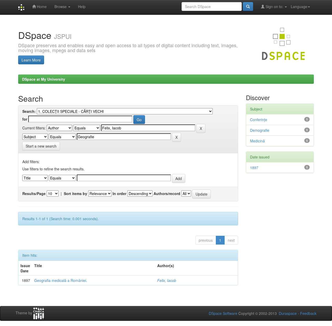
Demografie (259, 130)
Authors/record (167, 193)
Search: (29, 111)
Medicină (257, 140)
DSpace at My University (43, 79)
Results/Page (34, 193)
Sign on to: (274, 6)
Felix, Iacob (166, 280)
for (24, 119)
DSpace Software (223, 313)
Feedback (308, 313)
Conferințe (258, 119)
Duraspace (288, 313)
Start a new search (41, 146)
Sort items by (75, 193)
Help (82, 6)
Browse (61, 6)
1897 (254, 167)
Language (299, 6)
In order (119, 193)
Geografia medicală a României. (60, 280)
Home (41, 6)
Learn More (31, 60)
